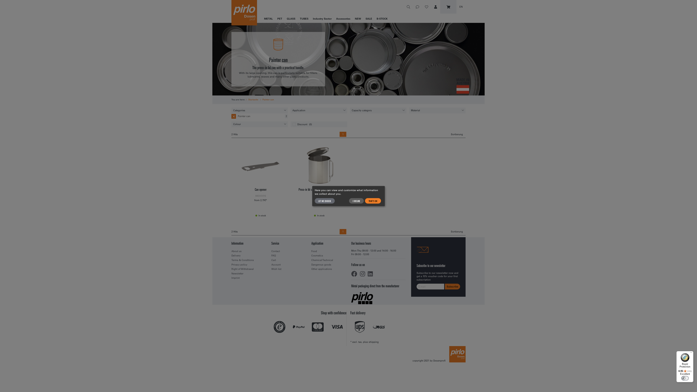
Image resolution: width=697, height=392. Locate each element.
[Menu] (691, 353)
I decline (356, 200)
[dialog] (348, 196)
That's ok (373, 200)
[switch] (685, 378)
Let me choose (324, 200)
